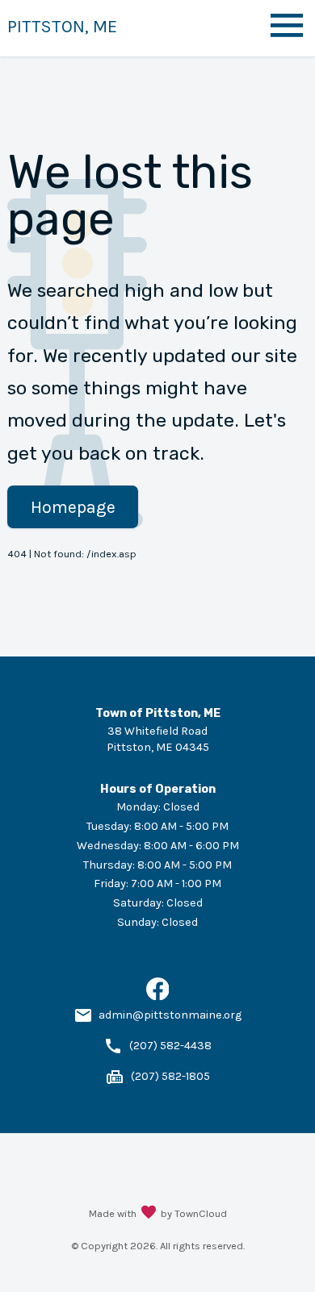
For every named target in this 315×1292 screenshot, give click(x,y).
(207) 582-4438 (170, 1045)
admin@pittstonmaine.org (170, 1015)
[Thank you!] (148, 1213)
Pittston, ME (62, 26)
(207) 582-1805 (170, 1076)
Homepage (73, 507)
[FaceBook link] (158, 996)
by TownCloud (194, 1213)
